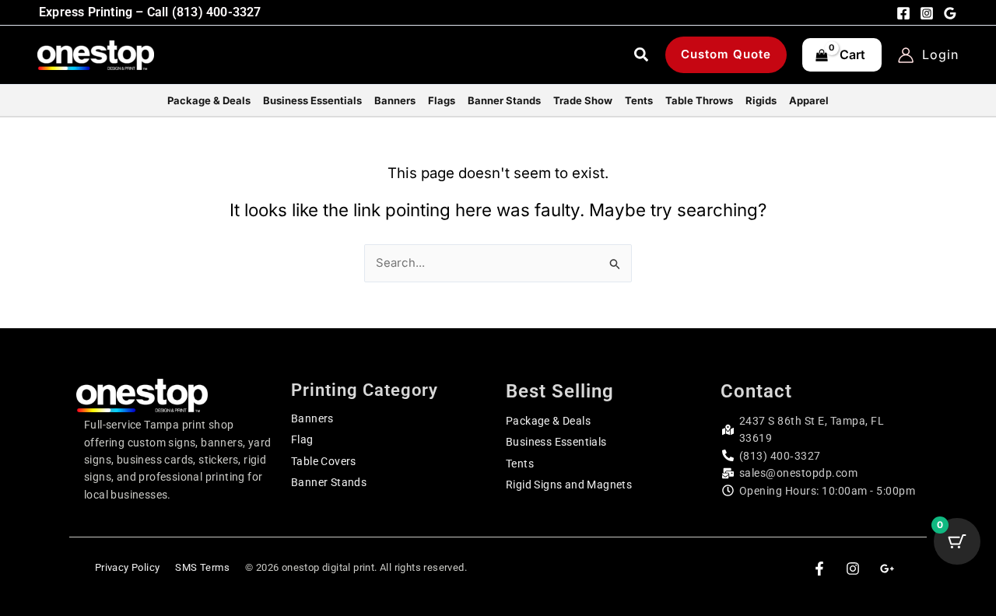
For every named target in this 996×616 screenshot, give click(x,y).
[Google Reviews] (950, 13)
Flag (302, 439)
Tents (520, 463)
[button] (642, 56)
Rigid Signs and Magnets (569, 484)
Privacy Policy (127, 567)
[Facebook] (903, 13)
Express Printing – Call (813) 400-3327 (150, 12)
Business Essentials (556, 442)
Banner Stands (328, 482)
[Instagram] (927, 13)
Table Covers (323, 461)
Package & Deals (548, 421)
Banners (312, 418)
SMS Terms (202, 567)
